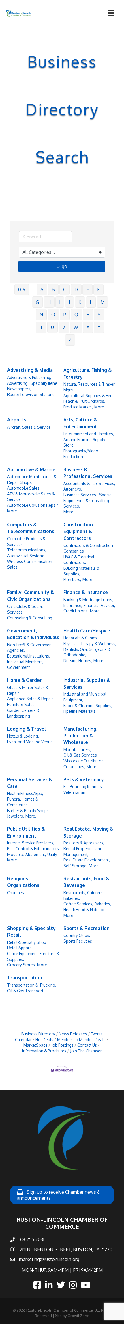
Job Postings (62, 1045)
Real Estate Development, (86, 859)
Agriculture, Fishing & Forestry (87, 373)
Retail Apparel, (20, 947)
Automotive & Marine (31, 469)
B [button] (53, 289)
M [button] (102, 302)
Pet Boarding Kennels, (83, 786)
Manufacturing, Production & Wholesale (80, 735)
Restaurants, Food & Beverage (86, 882)
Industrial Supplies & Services (86, 683)
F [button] (98, 289)
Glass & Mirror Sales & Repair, (27, 690)
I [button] (60, 302)
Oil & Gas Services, (80, 755)
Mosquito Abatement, (26, 854)
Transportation (24, 978)
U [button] (52, 327)
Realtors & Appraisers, (83, 842)
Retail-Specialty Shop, (27, 942)
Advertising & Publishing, (29, 377)
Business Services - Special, (88, 494)
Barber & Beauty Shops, (28, 810)
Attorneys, (72, 488)
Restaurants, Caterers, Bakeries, (83, 895)
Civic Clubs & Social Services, (25, 609)
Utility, (52, 854)
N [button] (41, 314)
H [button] (49, 302)
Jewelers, (15, 816)
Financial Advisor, (99, 605)
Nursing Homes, (77, 660)
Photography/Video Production (80, 453)
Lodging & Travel (26, 729)
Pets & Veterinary (83, 779)
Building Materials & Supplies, (81, 571)
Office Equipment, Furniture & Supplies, (33, 956)
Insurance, (72, 605)
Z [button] (70, 340)
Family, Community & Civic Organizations (30, 595)
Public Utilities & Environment (26, 832)
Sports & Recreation (86, 928)
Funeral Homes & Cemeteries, (22, 801)
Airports (16, 420)
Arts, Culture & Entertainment (80, 423)
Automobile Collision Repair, (33, 505)
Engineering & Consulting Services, (86, 503)
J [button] (69, 302)
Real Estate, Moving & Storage (88, 832)
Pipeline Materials (79, 711)
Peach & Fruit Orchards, (84, 401)
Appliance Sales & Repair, (30, 698)
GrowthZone (78, 1315)
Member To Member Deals (81, 1039)
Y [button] (99, 327)
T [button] (41, 327)
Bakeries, (103, 903)
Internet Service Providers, (30, 842)
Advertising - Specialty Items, (33, 383)
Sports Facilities (77, 941)
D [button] (76, 289)
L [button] (91, 302)
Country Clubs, (76, 935)
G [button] (37, 302)
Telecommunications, (26, 549)
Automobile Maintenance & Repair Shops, (32, 479)
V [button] (63, 327)
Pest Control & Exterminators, (33, 848)
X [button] (88, 327)
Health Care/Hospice (86, 631)
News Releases (73, 1033)
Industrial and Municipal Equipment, (84, 697)
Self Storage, (75, 865)
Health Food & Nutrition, (84, 909)
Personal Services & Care (29, 783)
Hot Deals (44, 1039)
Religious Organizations (23, 882)
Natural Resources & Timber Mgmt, (89, 387)
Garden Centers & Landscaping (23, 713)
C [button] (64, 289)
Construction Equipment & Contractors (78, 531)
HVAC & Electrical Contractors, (78, 559)
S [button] (99, 314)
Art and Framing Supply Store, (84, 442)
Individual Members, (25, 661)
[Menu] (111, 13)
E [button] (87, 289)
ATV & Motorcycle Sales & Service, (31, 496)
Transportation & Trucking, (31, 985)
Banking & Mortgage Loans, (88, 599)
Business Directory (38, 1033)
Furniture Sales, (21, 704)
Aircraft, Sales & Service (29, 427)
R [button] (88, 314)
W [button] (76, 327)
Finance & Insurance (85, 592)
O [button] (53, 314)
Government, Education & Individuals (33, 634)
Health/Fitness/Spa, (25, 793)
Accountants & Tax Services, (89, 483)
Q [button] (76, 314)
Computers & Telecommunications (30, 528)
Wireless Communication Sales (29, 564)
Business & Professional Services (87, 473)
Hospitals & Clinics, (80, 637)
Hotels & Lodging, (23, 736)
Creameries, (74, 766)
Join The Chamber (86, 1050)
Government (18, 667)
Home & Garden (25, 680)
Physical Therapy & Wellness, (89, 643)
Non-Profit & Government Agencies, (30, 647)
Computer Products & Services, (26, 541)
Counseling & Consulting (29, 617)
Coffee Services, (78, 903)
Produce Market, (78, 406)
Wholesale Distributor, (83, 760)
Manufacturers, (77, 749)
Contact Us (87, 1045)
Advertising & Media (30, 370)
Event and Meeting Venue (30, 741)
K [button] (79, 302)
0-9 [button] (21, 289)
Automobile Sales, (23, 488)
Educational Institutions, (28, 655)
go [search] (64, 266)
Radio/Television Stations (31, 394)
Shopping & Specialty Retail (31, 931)
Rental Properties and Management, (82, 851)
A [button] (41, 289)
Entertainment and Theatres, (88, 433)
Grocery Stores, (21, 964)
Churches (15, 892)
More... (101, 406)
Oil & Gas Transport (25, 990)
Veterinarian (74, 792)
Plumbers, (72, 579)
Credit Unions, (76, 610)
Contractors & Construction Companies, (88, 548)
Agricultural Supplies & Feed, (89, 395)
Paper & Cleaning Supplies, (87, 705)
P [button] (64, 314)
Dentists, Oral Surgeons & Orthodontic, (86, 652)
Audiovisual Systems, (26, 555)
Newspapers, (19, 388)
